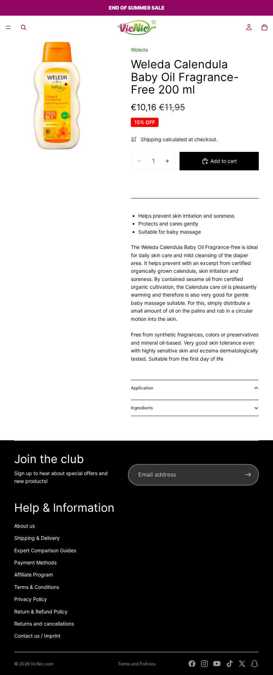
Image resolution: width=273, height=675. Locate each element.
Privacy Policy (30, 599)
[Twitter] (242, 663)
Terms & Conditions (36, 587)
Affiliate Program (33, 575)
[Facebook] (192, 663)
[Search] (23, 27)
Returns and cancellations (44, 624)
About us (24, 526)
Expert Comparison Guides (45, 550)
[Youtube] (217, 663)
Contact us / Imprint (37, 636)
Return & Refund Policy (41, 611)
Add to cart (223, 161)
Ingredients (142, 407)
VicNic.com (42, 663)
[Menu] (8, 27)
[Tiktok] (229, 663)
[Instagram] (204, 663)
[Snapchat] (254, 663)
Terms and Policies (136, 663)
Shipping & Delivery (37, 538)
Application (142, 387)
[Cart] (264, 27)
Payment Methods (35, 562)
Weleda (139, 50)
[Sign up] (248, 474)
